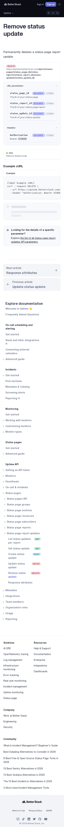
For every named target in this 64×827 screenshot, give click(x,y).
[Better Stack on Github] (39, 819)
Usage (9, 613)
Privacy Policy (35, 810)
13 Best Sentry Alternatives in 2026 (23, 768)
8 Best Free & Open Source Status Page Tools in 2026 (30, 760)
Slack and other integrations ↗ (22, 342)
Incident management (15, 686)
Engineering (9, 721)
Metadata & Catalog (17, 387)
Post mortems (13, 381)
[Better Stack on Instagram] (18, 819)
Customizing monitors (18, 426)
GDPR (49, 810)
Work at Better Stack (15, 716)
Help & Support (42, 648)
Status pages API (16, 499)
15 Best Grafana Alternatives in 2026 (24, 775)
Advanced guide (15, 359)
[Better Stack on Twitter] (34, 819)
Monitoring (11, 409)
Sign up (51, 4)
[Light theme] (49, 13)
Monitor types (13, 432)
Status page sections (19, 510)
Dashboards (40, 671)
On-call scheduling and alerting (19, 327)
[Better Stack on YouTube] (46, 819)
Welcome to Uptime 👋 (18, 308)
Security (8, 727)
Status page (10, 698)
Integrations (12, 596)
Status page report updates (23, 533)
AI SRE (7, 648)
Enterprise (39, 660)
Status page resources (20, 516)
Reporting (11, 619)
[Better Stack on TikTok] (23, 819)
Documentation (42, 654)
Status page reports (18, 527)
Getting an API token (17, 470)
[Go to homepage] (12, 4)
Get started (12, 334)
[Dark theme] (57, 13)
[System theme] (53, 13)
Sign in (40, 4)
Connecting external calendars (17, 351)
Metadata (11, 590)
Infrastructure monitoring (11, 667)
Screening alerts (15, 392)
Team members (14, 602)
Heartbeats (12, 481)
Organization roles (16, 607)
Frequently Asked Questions (22, 314)
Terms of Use (18, 810)
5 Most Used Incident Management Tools (26, 788)
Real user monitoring (14, 681)
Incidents (10, 369)
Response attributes (20, 582)
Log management (12, 660)
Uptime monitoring (13, 692)
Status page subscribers (21, 522)
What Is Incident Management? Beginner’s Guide (30, 745)
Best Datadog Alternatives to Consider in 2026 (29, 752)
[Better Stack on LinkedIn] (28, 819)
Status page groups (18, 504)
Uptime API (12, 464)
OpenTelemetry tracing (15, 654)
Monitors (10, 476)
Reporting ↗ (12, 398)
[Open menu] (59, 4)
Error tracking (11, 675)
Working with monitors (18, 420)
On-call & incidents (16, 487)
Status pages (13, 442)
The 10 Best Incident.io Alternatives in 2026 (27, 781)
